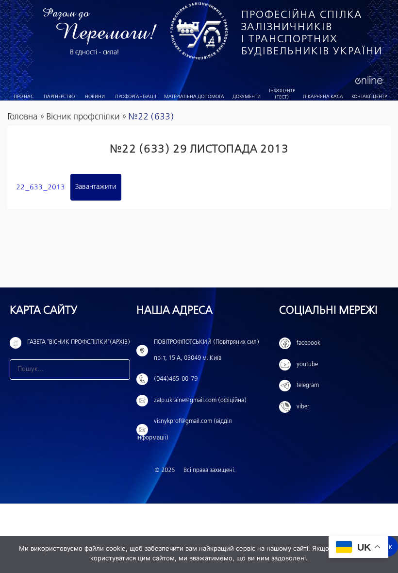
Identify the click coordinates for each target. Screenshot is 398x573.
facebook (308, 343)
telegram (308, 385)
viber (303, 407)
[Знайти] (120, 369)
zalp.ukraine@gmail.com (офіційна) (200, 401)
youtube (307, 365)
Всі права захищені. (209, 470)
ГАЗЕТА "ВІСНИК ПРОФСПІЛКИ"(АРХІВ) (78, 342)
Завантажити (95, 187)
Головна (22, 117)
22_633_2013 (40, 187)
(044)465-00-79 (176, 379)
